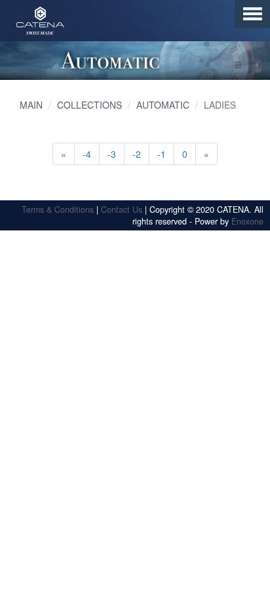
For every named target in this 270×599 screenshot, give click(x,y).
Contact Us (121, 209)
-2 (136, 153)
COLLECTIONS (89, 104)
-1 (161, 153)
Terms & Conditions (58, 209)
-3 (111, 153)
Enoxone (247, 221)
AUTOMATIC (162, 104)
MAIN (31, 104)
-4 (87, 153)
